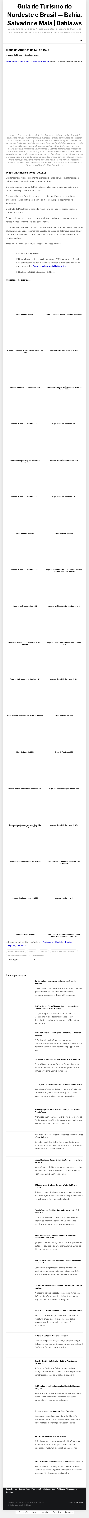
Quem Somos (11, 1489)
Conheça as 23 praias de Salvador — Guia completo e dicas (58, 1084)
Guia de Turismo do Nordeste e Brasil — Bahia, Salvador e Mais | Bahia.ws (44, 15)
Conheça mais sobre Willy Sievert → (50, 266)
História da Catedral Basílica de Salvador (51, 1336)
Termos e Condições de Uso (43, 1489)
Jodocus (44, 951)
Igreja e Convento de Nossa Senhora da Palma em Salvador (59, 1461)
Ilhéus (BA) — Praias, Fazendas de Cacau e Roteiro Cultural (58, 1311)
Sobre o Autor (24, 1489)
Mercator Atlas (38, 955)
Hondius (32, 951)
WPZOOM (79, 1502)
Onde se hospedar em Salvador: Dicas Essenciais (54, 1411)
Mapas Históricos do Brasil (17, 955)
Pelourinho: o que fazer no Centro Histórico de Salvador (57, 1059)
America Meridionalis (16, 951)
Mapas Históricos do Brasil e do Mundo (24, 55)
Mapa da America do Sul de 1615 (63, 951)
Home (9, 61)
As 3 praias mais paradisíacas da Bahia (50, 1436)
